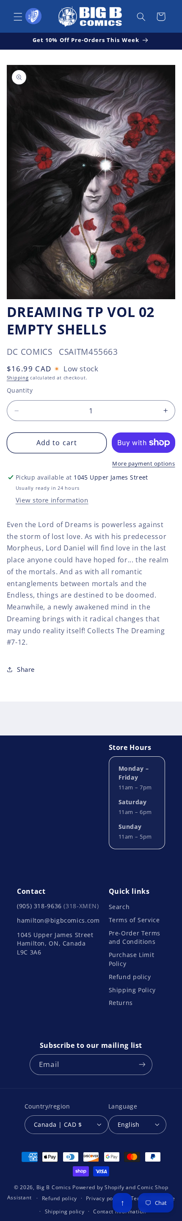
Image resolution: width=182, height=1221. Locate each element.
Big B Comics (53, 1187)
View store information (52, 500)
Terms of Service (134, 920)
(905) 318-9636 (58, 906)
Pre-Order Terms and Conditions (134, 937)
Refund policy (130, 977)
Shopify (114, 1187)
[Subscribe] (142, 1064)
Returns (121, 1003)
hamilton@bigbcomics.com (58, 920)
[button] (18, 16)
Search (119, 907)
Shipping (18, 378)
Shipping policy (65, 1211)
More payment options (143, 463)
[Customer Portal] (33, 16)
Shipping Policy (132, 990)
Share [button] (26, 669)
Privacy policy (104, 1198)
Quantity (20, 390)
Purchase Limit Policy (131, 959)
